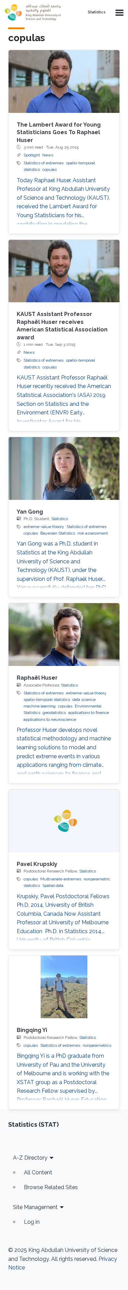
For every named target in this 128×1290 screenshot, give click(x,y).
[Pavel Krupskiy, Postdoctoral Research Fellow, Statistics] (64, 820)
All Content (38, 1172)
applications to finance (88, 712)
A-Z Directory (30, 1157)
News (47, 155)
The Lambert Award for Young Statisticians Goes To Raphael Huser (59, 132)
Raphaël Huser (37, 678)
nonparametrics (97, 1045)
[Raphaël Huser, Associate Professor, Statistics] (64, 634)
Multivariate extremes (60, 879)
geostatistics (54, 712)
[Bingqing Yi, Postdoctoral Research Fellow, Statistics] (64, 986)
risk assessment (92, 533)
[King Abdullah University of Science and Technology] (40, 12)
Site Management (35, 1207)
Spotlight (32, 155)
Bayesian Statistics (57, 533)
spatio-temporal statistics (47, 699)
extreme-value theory (44, 526)
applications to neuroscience (50, 719)
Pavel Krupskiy (37, 864)
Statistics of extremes (43, 163)
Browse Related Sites (51, 1187)
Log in (32, 1222)
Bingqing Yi (32, 1030)
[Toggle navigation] (119, 12)
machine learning (40, 706)
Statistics (96, 12)
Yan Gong (30, 511)
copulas (49, 169)
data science (84, 699)
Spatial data (52, 885)
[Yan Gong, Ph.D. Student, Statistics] (64, 468)
